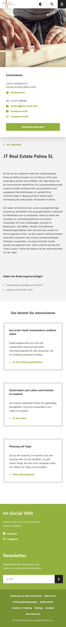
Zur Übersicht (13, 144)
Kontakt (49, 608)
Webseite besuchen (33, 126)
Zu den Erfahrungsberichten (28, 362)
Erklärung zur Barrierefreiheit (25, 596)
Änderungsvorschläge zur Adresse (24, 285)
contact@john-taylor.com (24, 106)
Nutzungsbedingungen (25, 602)
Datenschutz (46, 602)
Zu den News (19, 418)
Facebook (11, 533)
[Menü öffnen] (62, 4)
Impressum (50, 596)
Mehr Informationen (23, 474)
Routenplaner (18, 92)
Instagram (12, 539)
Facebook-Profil (19, 111)
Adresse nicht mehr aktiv (19, 289)
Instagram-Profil (19, 116)
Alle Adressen (33, 614)
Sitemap (38, 608)
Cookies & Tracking (22, 608)
